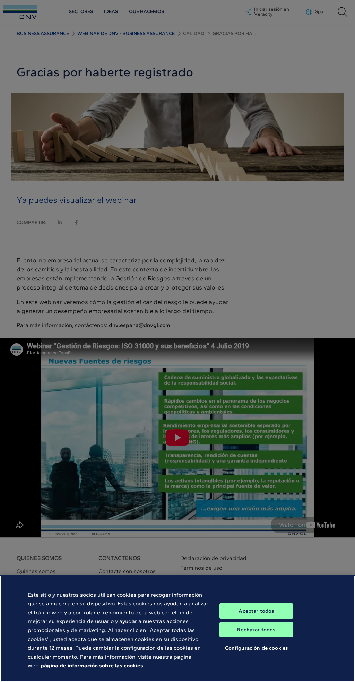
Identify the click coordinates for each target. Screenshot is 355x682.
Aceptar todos (256, 611)
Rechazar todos (256, 630)
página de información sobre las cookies (92, 665)
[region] (177, 628)
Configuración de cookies (256, 648)
